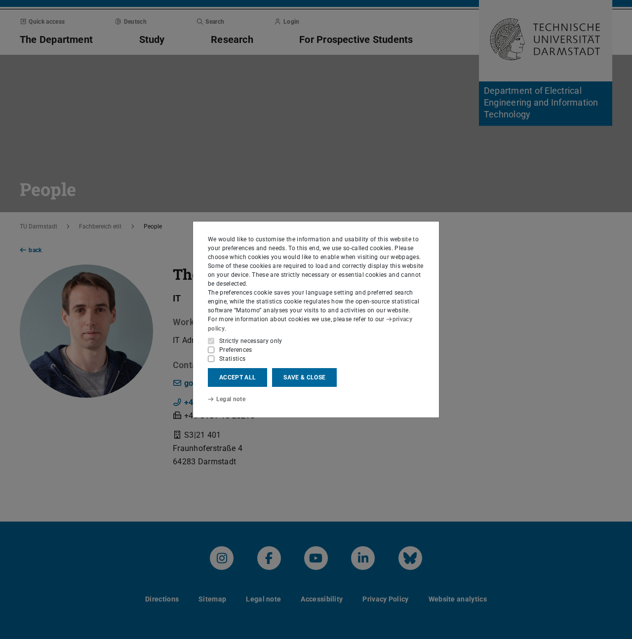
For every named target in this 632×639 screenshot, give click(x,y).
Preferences (235, 349)
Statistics (232, 358)
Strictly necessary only (250, 341)
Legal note (230, 399)
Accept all (237, 377)
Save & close (304, 377)
